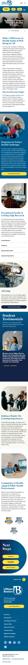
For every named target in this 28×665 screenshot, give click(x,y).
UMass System (6, 659)
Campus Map (8, 624)
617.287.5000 (8, 602)
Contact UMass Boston (14, 606)
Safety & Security (9, 627)
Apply (19, 9)
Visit (13, 9)
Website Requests (9, 637)
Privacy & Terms (6, 661)
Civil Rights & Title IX (10, 621)
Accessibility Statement (18, 659)
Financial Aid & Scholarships (10, 562)
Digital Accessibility (10, 633)
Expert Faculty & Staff (7, 251)
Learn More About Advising (14, 307)
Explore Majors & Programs (14, 173)
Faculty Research (5, 240)
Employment (7, 618)
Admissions (10, 556)
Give (24, 9)
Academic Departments (7, 256)
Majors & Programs (10, 567)
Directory (7, 614)
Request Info (6, 9)
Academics (4, 245)
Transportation (8, 630)
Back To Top (17, 579)
